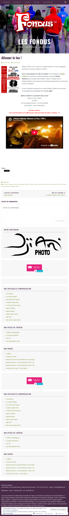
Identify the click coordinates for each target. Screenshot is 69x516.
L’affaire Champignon (13, 332)
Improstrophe (11, 194)
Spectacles (6, 182)
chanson (16, 184)
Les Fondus (16, 2)
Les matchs (9, 293)
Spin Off (8, 317)
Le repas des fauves (12, 335)
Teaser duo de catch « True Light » (17, 368)
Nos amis (36, 2)
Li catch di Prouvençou (13, 305)
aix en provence (9, 184)
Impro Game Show (12, 314)
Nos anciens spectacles (13, 320)
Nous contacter (47, 2)
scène (2, 186)
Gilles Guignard (16, 62)
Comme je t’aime (11, 356)
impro (35, 184)
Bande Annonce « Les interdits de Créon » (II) (20, 365)
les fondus (57, 184)
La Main (8, 354)
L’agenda (27, 2)
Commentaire (60, 221)
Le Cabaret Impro (11, 296)
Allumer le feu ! (11, 57)
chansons (21, 184)
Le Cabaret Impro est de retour (55, 194)
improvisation (41, 184)
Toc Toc (8, 338)
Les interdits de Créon (13, 341)
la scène (52, 184)
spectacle (7, 186)
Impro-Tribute (10, 308)
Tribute (17, 186)
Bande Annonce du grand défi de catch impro (20, 359)
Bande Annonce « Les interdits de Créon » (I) (20, 362)
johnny (47, 184)
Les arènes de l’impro (13, 299)
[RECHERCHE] (65, 2)
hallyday (31, 184)
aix (3, 184)
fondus (26, 184)
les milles (63, 184)
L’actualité (6, 2)
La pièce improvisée (12, 302)
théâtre (12, 186)
